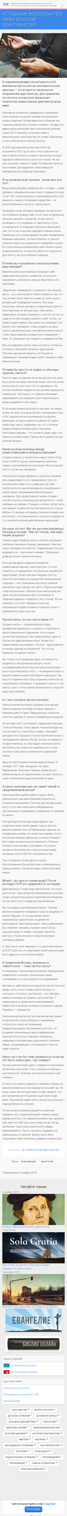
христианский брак (33, 1468)
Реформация (28, 1161)
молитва (41, 1439)
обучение (23, 1451)
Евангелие (47, 1161)
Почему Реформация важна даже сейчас (26, 1226)
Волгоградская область (24, 1372)
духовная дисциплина (24, 1421)
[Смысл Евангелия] (33, 1320)
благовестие (21, 1409)
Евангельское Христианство (42, 1149)
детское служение (19, 1415)
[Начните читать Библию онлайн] (33, 1344)
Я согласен (33, 1508)
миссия (25, 1439)
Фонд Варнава (12, 1400)
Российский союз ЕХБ (16, 1388)
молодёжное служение (20, 1445)
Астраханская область (24, 1365)
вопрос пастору (44, 1409)
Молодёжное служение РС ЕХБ (21, 1394)
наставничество (51, 1445)
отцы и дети (42, 1451)
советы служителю (44, 1463)
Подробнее (49, 1504)
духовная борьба (47, 1415)
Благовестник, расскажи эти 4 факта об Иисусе (29, 1306)
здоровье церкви (17, 1427)
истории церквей (16, 1433)
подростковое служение (21, 1457)
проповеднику (52, 1457)
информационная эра (47, 1427)
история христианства (47, 1433)
